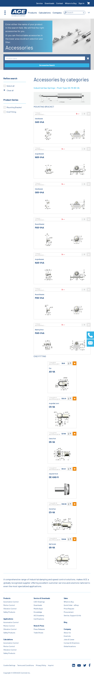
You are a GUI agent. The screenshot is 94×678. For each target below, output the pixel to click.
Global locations (70, 646)
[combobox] (45, 58)
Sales (66, 598)
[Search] (83, 12)
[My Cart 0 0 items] (88, 3)
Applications (8, 619)
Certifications (39, 619)
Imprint (51, 665)
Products (6, 598)
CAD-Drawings (39, 602)
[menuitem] (32, 12)
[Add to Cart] (74, 363)
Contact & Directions (71, 643)
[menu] (45, 12)
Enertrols (67, 636)
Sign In (81, 3)
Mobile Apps (38, 609)
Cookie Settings (9, 665)
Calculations (8, 639)
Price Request (69, 609)
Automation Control (10, 602)
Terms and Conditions (25, 665)
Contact (59, 3)
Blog (65, 622)
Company (67, 629)
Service (39, 3)
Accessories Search (47, 65)
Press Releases (39, 629)
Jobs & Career (69, 639)
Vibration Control (9, 609)
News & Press (39, 626)
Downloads (49, 3)
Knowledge (38, 612)
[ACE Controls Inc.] (19, 12)
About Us (67, 633)
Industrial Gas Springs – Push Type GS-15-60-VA (56, 88)
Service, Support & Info (72, 615)
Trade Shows (38, 633)
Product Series (10, 100)
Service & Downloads (42, 598)
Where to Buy (71, 3)
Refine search (10, 78)
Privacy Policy (41, 665)
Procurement (69, 612)
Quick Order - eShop (71, 605)
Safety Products (9, 612)
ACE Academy (39, 615)
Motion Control (9, 605)
